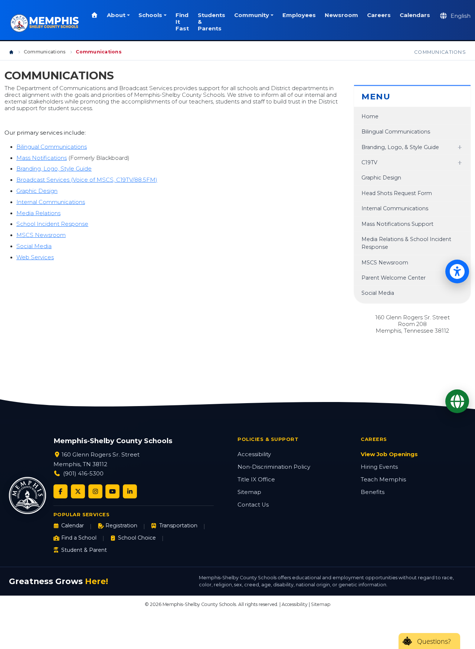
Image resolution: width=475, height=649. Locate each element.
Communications (45, 52)
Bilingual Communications (51, 147)
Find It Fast (182, 22)
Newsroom (341, 15)
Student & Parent (84, 550)
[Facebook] (60, 491)
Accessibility (254, 454)
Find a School (78, 537)
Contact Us (253, 504)
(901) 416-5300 (83, 473)
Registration (121, 525)
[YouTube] (112, 491)
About (116, 15)
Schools (150, 15)
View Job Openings (389, 454)
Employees (299, 15)
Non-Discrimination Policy (274, 467)
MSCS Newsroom (41, 235)
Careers (379, 15)
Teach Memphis (383, 479)
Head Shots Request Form (396, 193)
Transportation (178, 525)
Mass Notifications (41, 158)
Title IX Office (256, 479)
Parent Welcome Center (393, 277)
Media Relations (38, 213)
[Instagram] (95, 491)
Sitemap (249, 492)
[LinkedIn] (130, 491)
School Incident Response (52, 224)
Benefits (372, 492)
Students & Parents (211, 22)
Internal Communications (50, 202)
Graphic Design (37, 191)
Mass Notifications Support (397, 224)
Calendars (415, 15)
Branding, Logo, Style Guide (54, 168)
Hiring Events (379, 467)
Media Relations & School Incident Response (406, 243)
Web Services (35, 257)
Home (370, 116)
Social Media (34, 246)
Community (251, 15)
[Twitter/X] (78, 491)
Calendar (72, 525)
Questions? (434, 641)
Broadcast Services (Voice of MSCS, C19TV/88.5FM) (86, 180)
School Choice (137, 537)
